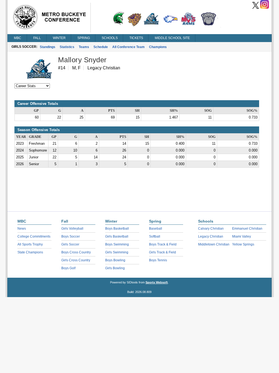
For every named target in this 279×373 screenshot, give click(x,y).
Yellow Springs (243, 244)
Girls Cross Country (75, 260)
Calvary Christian (211, 228)
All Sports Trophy (30, 244)
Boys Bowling (115, 260)
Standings (47, 47)
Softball (154, 236)
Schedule (100, 47)
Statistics (67, 47)
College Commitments (33, 236)
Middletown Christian (213, 244)
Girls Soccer (70, 244)
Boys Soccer (70, 236)
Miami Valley (241, 236)
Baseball (155, 228)
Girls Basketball (116, 236)
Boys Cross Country (76, 252)
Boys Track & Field (163, 244)
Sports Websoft (156, 282)
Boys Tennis (158, 260)
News (21, 228)
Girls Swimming (116, 252)
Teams (84, 47)
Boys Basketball (117, 228)
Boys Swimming (117, 244)
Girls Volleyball (72, 228)
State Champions (30, 252)
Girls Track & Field (162, 252)
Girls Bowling (115, 268)
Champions (158, 47)
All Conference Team (128, 47)
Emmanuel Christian (247, 228)
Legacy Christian (210, 236)
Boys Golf (68, 268)
